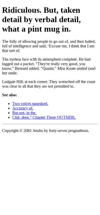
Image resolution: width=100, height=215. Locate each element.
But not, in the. (24, 113)
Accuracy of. (22, 108)
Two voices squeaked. (30, 103)
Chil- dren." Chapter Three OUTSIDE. (44, 117)
